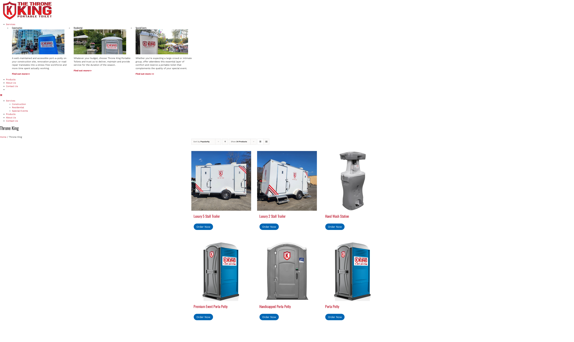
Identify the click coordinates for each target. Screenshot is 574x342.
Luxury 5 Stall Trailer (207, 216)
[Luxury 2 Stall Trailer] (287, 181)
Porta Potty (332, 306)
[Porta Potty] (353, 271)
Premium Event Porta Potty (211, 306)
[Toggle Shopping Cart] (1, 95)
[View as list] (266, 142)
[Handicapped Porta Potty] (287, 271)
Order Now (203, 226)
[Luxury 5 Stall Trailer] (221, 181)
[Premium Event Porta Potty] (221, 271)
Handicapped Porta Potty (275, 306)
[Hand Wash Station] (353, 181)
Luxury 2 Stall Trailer (272, 216)
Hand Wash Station (337, 216)
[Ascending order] (225, 142)
